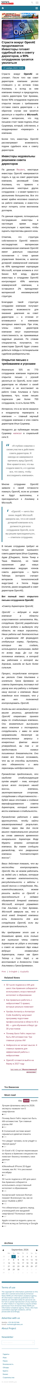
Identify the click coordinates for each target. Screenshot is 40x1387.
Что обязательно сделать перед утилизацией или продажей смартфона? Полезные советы (18, 1210)
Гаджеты (6, 1354)
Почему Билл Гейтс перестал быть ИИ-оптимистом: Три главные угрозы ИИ (20, 1037)
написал (18, 433)
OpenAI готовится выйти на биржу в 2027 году (20, 1062)
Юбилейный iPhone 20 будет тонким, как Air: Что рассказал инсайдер (17, 1169)
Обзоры (6, 1367)
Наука (5, 1361)
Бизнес (5, 1374)
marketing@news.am (15, 1324)
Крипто (5, 1371)
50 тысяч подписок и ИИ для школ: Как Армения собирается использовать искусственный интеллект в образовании (21, 989)
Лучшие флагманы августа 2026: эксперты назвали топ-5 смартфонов (18, 1108)
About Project (9, 1328)
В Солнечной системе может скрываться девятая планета (16, 1132)
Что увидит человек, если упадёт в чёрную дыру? (19, 1142)
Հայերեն (24, 972)
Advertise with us (11, 1318)
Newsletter (7, 1336)
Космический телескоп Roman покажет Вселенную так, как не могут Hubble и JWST (17, 1197)
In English (13, 971)
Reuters (21, 169)
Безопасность (8, 1364)
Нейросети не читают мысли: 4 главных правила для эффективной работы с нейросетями (21, 1050)
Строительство (8, 1377)
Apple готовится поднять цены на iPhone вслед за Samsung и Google (20, 1222)
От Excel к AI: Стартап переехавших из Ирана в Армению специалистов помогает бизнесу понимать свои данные (20, 1155)
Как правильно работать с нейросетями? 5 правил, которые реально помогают (20, 1003)
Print (4, 971)
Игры (5, 1357)
